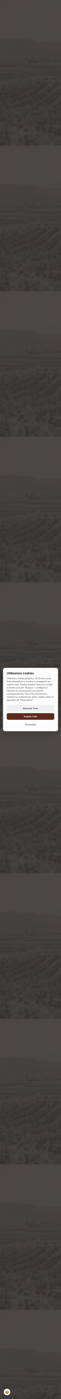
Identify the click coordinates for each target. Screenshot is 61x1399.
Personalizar (30, 724)
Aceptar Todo (30, 716)
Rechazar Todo (30, 708)
